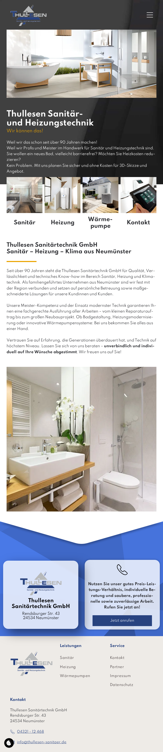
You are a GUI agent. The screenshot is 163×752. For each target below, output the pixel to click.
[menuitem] (81, 658)
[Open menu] (150, 15)
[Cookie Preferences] (9, 743)
